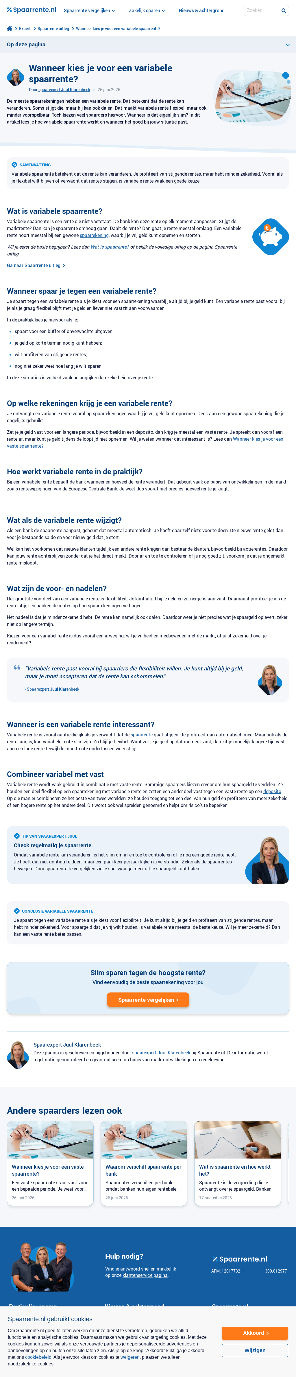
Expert (25, 28)
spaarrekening (94, 235)
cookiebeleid (38, 1357)
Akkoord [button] (253, 1333)
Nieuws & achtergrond (202, 10)
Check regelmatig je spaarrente (52, 845)
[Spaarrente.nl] (31, 10)
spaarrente (142, 734)
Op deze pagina (26, 44)
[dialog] (148, 1341)
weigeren (130, 1357)
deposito (272, 791)
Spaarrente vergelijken (146, 999)
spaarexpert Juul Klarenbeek (64, 89)
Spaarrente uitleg (53, 28)
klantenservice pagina (145, 1275)
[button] (109, 1367)
